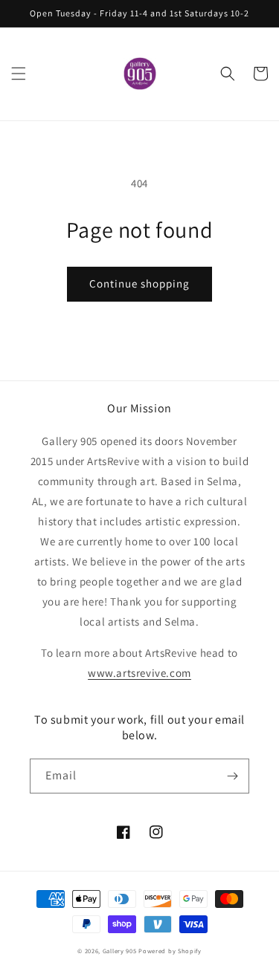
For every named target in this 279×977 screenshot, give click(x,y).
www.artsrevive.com (139, 673)
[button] (18, 73)
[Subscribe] (232, 776)
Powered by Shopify (170, 951)
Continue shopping (139, 283)
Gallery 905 (120, 951)
